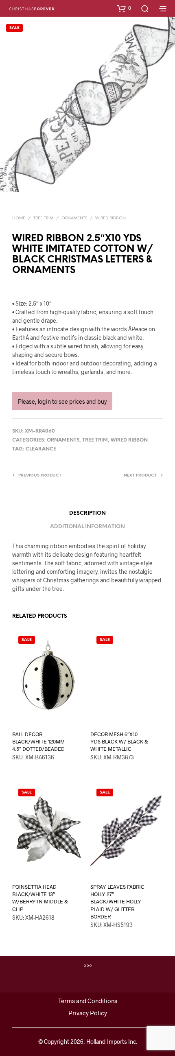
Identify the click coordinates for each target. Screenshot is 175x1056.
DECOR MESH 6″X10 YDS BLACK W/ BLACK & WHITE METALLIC (119, 741)
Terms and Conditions (87, 1000)
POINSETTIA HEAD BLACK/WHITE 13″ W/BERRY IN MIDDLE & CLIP (40, 897)
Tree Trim (43, 218)
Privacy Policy (87, 1013)
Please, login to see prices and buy (62, 401)
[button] (124, 8)
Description (87, 513)
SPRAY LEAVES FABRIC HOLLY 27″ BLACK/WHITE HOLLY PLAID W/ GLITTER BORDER (117, 901)
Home (18, 218)
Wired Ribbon (110, 218)
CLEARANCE (41, 449)
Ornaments (74, 218)
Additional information (87, 526)
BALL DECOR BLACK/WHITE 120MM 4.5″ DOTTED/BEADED (38, 741)
